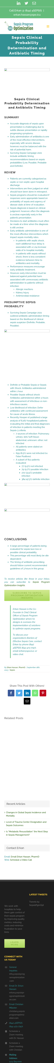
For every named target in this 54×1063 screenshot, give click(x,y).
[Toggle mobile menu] (48, 26)
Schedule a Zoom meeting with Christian (16, 1046)
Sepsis (12, 670)
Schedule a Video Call (21, 860)
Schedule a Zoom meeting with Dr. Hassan (16, 1034)
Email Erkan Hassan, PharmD (25, 856)
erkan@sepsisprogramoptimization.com (17, 996)
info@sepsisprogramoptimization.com (17, 977)
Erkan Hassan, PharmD (16, 667)
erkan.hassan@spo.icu (27, 14)
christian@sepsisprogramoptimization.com (17, 1014)
